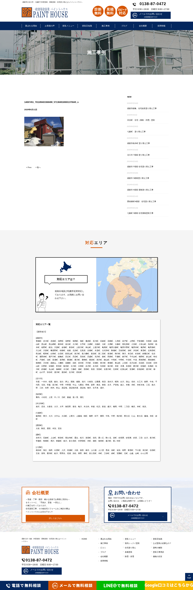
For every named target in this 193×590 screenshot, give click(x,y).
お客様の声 (50, 26)
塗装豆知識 (87, 26)
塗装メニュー (68, 26)
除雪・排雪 (129, 556)
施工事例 (105, 26)
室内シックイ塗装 (132, 543)
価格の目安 (157, 556)
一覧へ (38, 167)
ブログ (124, 26)
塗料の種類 (157, 548)
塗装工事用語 (158, 552)
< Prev (29, 167)
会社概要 (143, 26)
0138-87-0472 (153, 4)
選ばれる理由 (31, 26)
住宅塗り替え (130, 548)
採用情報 (161, 26)
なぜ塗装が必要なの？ (162, 543)
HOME (84, 539)
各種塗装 (128, 552)
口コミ (103, 548)
